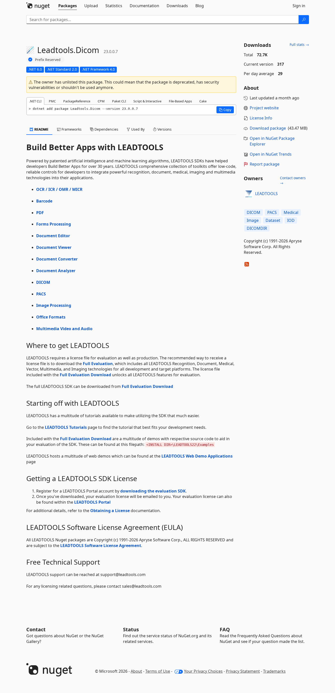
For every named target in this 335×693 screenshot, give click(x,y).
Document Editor (53, 235)
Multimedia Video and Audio (64, 328)
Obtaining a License (110, 510)
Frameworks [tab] (71, 129)
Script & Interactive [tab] (147, 101)
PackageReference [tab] (76, 101)
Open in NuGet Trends (271, 154)
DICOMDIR (257, 228)
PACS (41, 294)
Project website (264, 108)
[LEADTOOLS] (248, 193)
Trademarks (274, 671)
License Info (261, 118)
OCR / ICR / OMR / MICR (59, 189)
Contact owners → (293, 180)
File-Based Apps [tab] (180, 101)
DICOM (43, 282)
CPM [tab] (101, 101)
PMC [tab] (52, 101)
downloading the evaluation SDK (153, 491)
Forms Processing (53, 224)
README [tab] (41, 129)
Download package (268, 128)
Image (253, 220)
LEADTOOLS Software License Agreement (100, 545)
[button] (225, 109)
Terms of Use (157, 671)
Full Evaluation (98, 363)
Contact (36, 629)
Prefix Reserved (48, 59)
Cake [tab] (203, 101)
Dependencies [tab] (105, 129)
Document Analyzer (55, 270)
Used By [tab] (137, 129)
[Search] (304, 19)
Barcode (44, 201)
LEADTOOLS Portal (92, 502)
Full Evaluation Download (85, 374)
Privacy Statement (243, 671)
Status (131, 629)
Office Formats (50, 317)
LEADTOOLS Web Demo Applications (197, 456)
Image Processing (53, 305)
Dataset (273, 220)
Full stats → (299, 44)
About (136, 671)
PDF (40, 212)
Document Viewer (53, 247)
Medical (291, 212)
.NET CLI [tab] (35, 101)
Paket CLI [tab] (119, 101)
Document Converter (57, 259)
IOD (291, 220)
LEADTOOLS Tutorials (66, 427)
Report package (264, 164)
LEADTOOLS (266, 193)
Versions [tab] (164, 129)
